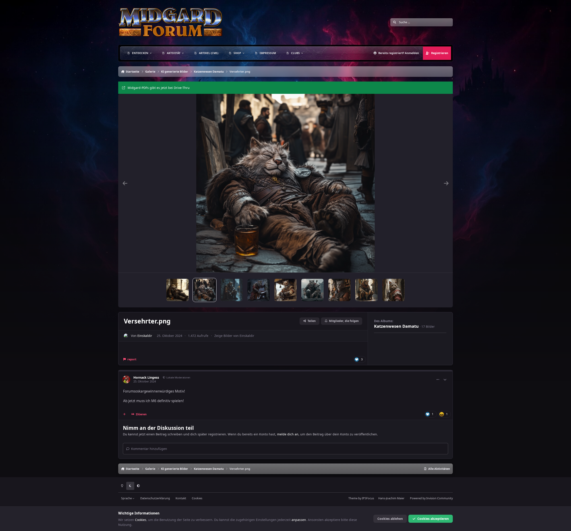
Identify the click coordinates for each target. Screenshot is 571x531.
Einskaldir (144, 336)
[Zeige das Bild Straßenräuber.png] (258, 290)
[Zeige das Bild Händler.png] (339, 290)
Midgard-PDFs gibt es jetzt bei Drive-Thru (159, 88)
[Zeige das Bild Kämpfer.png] (312, 290)
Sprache (126, 498)
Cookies (197, 498)
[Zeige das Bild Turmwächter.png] (285, 290)
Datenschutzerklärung (155, 498)
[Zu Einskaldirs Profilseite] (126, 336)
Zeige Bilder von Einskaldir (234, 336)
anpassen (299, 520)
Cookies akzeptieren (433, 518)
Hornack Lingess (146, 377)
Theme (353, 498)
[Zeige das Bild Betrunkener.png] (177, 290)
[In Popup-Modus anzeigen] (285, 183)
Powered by (431, 498)
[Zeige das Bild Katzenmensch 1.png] (393, 290)
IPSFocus (368, 498)
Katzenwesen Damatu (396, 326)
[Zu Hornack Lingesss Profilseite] (126, 379)
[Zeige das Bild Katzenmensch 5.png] (366, 290)
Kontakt (181, 498)
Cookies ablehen (390, 518)
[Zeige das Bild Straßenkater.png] (231, 290)
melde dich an (287, 434)
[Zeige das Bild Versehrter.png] (204, 290)
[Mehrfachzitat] (124, 414)
